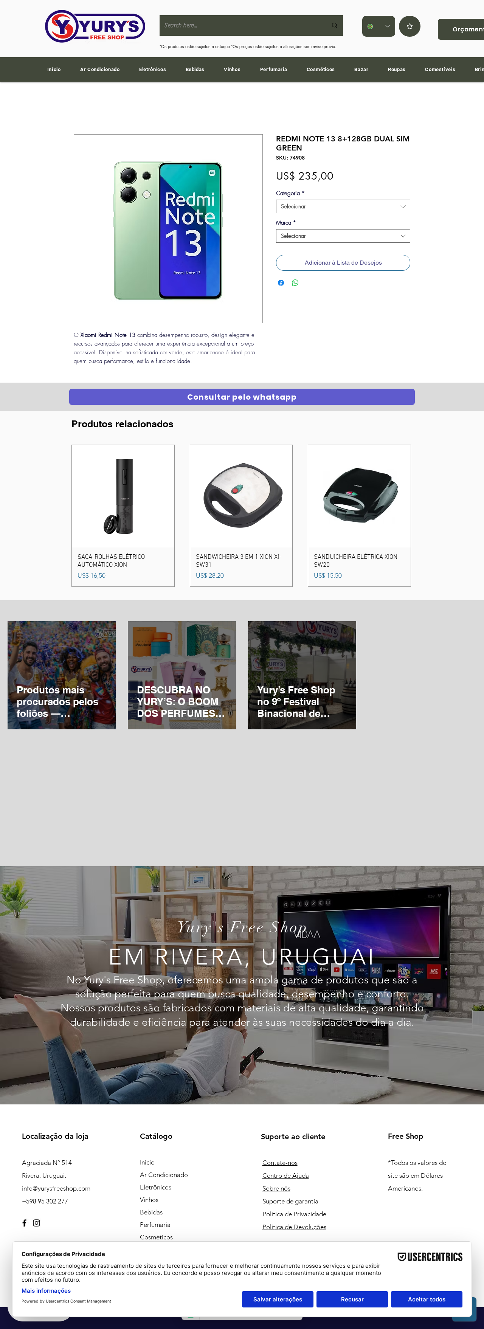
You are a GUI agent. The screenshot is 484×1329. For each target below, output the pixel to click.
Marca (286, 222)
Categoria (290, 193)
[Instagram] (36, 1223)
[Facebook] (24, 1223)
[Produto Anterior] (60, 515)
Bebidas (151, 1212)
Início (147, 1162)
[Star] (409, 26)
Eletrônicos (155, 1187)
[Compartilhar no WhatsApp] (295, 282)
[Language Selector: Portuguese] (378, 26)
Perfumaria (155, 1224)
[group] (241, 515)
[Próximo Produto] (422, 515)
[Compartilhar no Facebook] (280, 282)
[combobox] (343, 206)
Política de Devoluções (294, 1227)
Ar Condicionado (164, 1175)
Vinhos (149, 1199)
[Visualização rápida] (123, 496)
